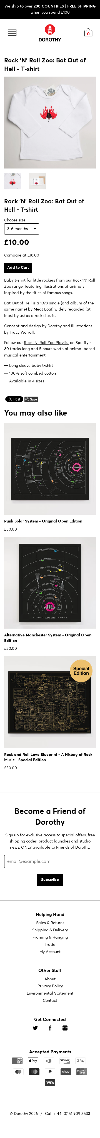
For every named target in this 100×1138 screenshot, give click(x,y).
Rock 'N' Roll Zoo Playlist (46, 343)
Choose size (15, 220)
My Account (50, 952)
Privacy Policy (50, 986)
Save (33, 399)
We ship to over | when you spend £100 (50, 9)
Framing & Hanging (50, 937)
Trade (50, 945)
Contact (50, 1001)
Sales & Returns (50, 923)
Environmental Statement (50, 993)
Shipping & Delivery (50, 930)
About (50, 979)
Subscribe (50, 880)
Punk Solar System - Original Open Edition (43, 521)
